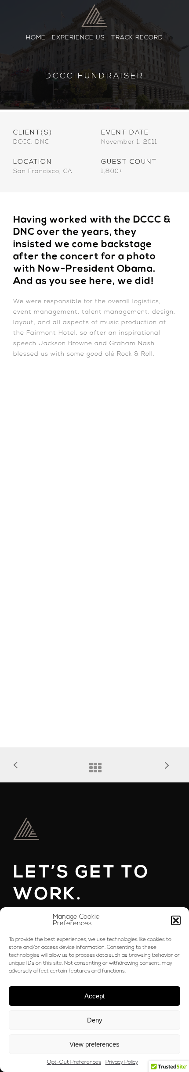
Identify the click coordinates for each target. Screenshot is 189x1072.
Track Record (137, 38)
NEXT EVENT (170, 766)
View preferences (94, 1044)
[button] (175, 920)
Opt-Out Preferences (74, 1062)
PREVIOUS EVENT (18, 766)
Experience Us (78, 38)
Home (36, 38)
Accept (94, 996)
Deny (94, 1020)
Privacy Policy (121, 1062)
